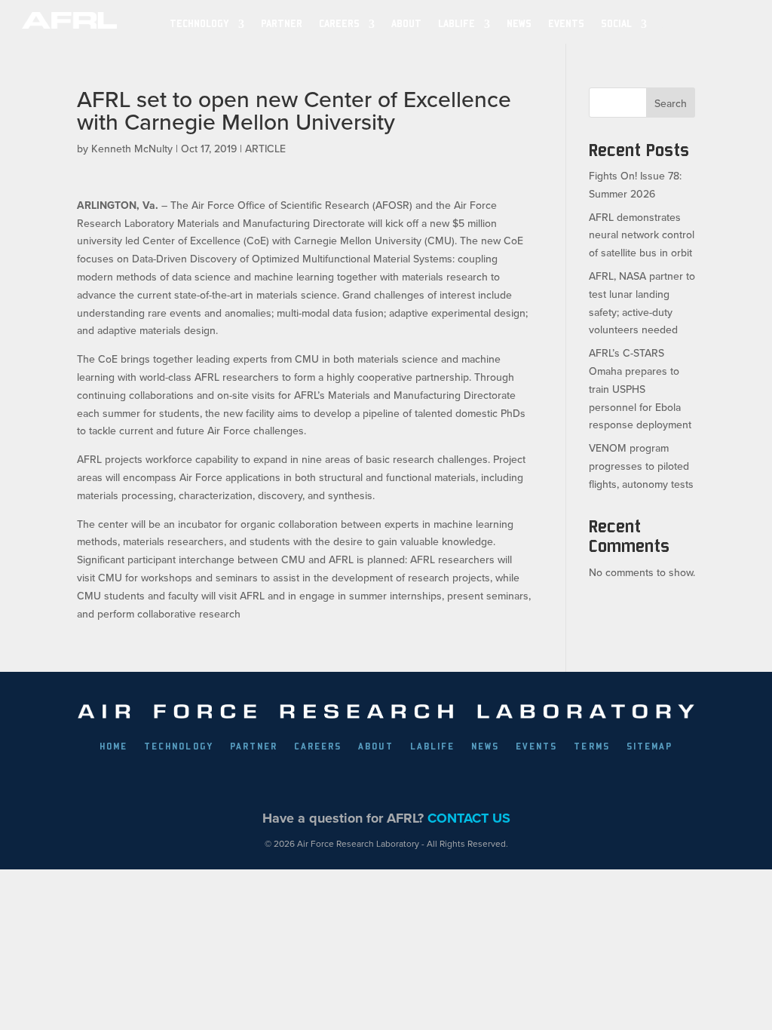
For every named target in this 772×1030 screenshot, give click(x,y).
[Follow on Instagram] (403, 781)
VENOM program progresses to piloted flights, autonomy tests (641, 466)
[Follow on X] (334, 781)
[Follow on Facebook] (299, 781)
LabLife (456, 23)
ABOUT (406, 23)
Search (670, 103)
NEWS (519, 23)
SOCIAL (616, 23)
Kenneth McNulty (132, 148)
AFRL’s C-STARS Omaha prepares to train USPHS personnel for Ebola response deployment (640, 388)
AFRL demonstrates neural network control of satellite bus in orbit (641, 235)
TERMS (591, 746)
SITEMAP (649, 746)
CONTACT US (468, 818)
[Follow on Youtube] (438, 781)
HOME (113, 746)
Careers (339, 23)
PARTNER (281, 23)
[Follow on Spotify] (473, 781)
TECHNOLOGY (199, 23)
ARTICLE (265, 148)
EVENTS (566, 23)
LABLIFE (432, 746)
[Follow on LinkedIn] (369, 781)
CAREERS (318, 746)
